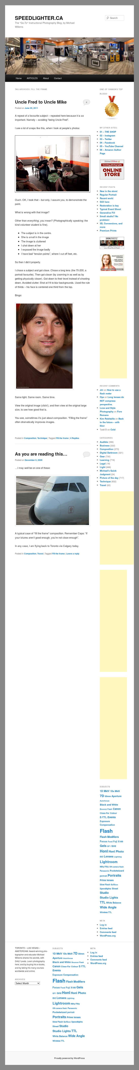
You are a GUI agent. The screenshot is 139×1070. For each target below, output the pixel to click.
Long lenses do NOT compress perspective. (112, 400)
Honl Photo (116, 851)
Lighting (118, 856)
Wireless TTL (106, 912)
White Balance (113, 902)
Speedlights (105, 888)
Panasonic (104, 870)
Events (111, 817)
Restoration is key (109, 205)
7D (102, 795)
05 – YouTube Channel (111, 146)
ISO (101, 856)
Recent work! (106, 198)
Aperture (117, 796)
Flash (106, 830)
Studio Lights (109, 897)
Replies (74, 438)
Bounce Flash (106, 809)
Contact (58, 78)
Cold (113, 429)
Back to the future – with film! (112, 422)
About (46, 78)
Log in (103, 924)
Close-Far (104, 813)
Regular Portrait (108, 194)
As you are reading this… (41, 454)
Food (110, 841)
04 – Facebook (107, 142)
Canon (117, 809)
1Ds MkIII (115, 791)
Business (105, 445)
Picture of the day (109, 477)
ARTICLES (32, 78)
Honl (104, 851)
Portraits (114, 875)
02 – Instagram (107, 135)
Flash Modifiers (109, 837)
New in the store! (108, 191)
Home (19, 78)
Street (115, 888)
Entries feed (106, 928)
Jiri (101, 389)
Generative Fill (107, 212)
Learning (104, 460)
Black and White (109, 804)
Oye (102, 397)
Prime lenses (107, 880)
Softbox (114, 884)
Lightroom (108, 861)
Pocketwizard (117, 870)
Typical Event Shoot (110, 209)
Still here (104, 201)
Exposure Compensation (65, 974)
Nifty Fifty (104, 866)
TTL (102, 902)
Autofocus (104, 800)
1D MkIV (105, 791)
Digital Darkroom (109, 452)
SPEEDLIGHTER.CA (39, 17)
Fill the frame (62, 438)
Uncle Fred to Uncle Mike (41, 102)
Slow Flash (105, 884)
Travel (40, 553)
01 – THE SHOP (108, 131)
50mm (108, 796)
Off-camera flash (116, 866)
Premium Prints (108, 230)
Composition (30, 438)
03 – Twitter (106, 139)
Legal (103, 463)
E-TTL (103, 817)
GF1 (109, 846)
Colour (113, 813)
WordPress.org (108, 935)
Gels (103, 845)
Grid (113, 846)
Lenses (108, 856)
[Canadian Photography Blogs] (112, 119)
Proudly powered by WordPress (69, 1058)
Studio (104, 893)
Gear (102, 456)
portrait (103, 875)
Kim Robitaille (107, 418)
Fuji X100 (118, 841)
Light (102, 467)
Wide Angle (108, 907)
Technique (42, 438)
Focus (103, 841)
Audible (104, 442)
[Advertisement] (113, 327)
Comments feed (108, 932)
